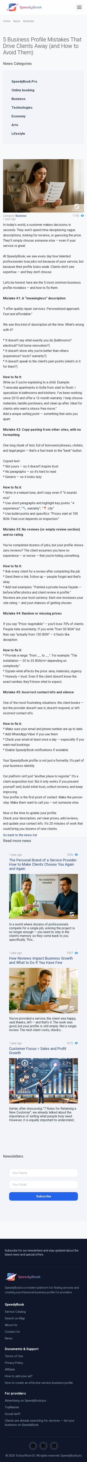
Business (28, 21)
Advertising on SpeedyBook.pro (25, 1400)
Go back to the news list (20, 835)
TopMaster (12, 1407)
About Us (11, 1325)
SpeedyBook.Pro (24, 81)
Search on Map (15, 1318)
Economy (18, 116)
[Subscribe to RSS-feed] (54, 1446)
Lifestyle (18, 134)
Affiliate (10, 1369)
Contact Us (12, 1332)
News (16, 21)
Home (6, 21)
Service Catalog (15, 1312)
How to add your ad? (19, 1376)
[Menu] (79, 7)
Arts (15, 125)
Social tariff (12, 1414)
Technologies (22, 107)
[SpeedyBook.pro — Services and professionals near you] (24, 7)
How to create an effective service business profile (39, 1383)
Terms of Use (14, 1356)
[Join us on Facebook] (43, 1446)
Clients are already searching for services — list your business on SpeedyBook (39, 1423)
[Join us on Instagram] (33, 1446)
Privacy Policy (14, 1363)
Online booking (23, 90)
